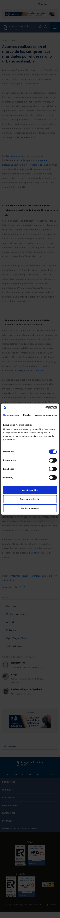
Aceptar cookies (30, 490)
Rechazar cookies (30, 508)
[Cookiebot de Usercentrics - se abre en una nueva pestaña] (44, 407)
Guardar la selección (30, 499)
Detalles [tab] (27, 415)
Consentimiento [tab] (11, 415)
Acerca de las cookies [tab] (46, 415)
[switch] (53, 460)
